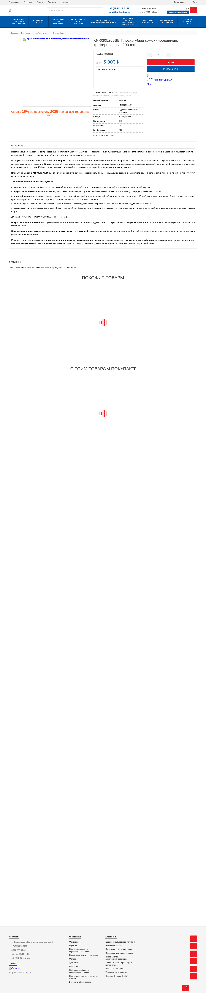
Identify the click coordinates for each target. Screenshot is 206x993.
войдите (72, 267)
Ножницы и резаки (113, 946)
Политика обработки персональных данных (79, 950)
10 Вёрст (27, 972)
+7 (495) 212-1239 (119, 8)
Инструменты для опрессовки (119, 953)
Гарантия (28, 2)
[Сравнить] (189, 55)
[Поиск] (99, 10)
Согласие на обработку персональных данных (79, 971)
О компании (14, 2)
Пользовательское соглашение (83, 955)
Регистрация (179, 2)
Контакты (65, 2)
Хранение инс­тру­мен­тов (116, 972)
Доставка (52, 2)
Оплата (40, 2)
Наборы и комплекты (114, 969)
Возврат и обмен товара (80, 982)
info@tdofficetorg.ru (119, 12)
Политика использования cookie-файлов (84, 977)
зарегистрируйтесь (54, 267)
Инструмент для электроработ (119, 949)
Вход (194, 2)
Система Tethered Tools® (116, 976)
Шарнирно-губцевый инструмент (120, 942)
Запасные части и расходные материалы (118, 964)
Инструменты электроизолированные (116, 958)
